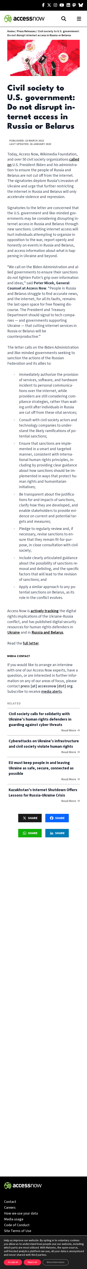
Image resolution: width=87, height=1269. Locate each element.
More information (56, 1262)
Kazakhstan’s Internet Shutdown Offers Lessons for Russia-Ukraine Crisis (43, 792)
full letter (31, 643)
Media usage (13, 1219)
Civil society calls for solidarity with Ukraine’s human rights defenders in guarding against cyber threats (40, 719)
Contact (10, 1201)
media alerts (51, 691)
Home (11, 31)
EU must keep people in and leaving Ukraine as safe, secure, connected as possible (41, 768)
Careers (10, 1207)
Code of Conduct (17, 1225)
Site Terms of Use (17, 1230)
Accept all (13, 1262)
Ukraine (13, 632)
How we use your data (21, 1213)
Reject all (32, 1262)
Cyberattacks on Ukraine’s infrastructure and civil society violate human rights (44, 743)
